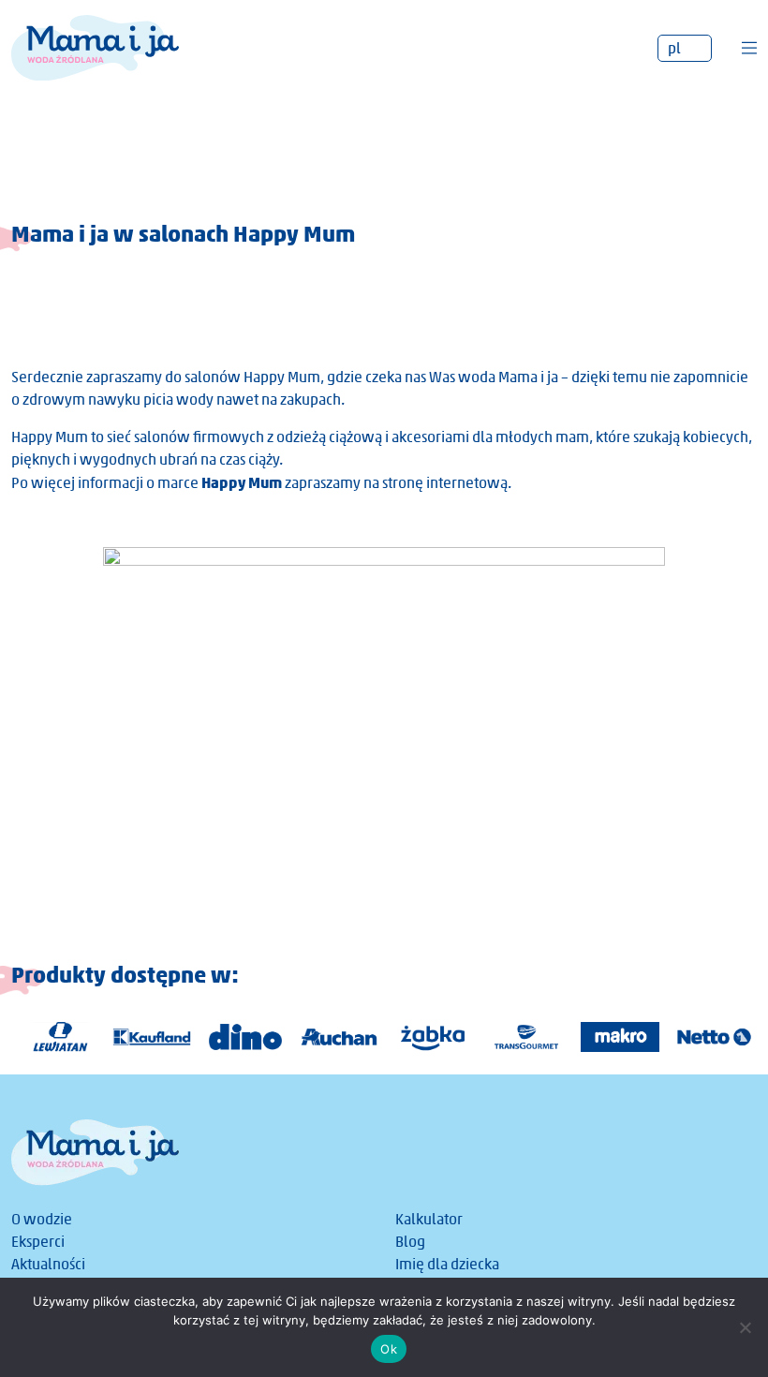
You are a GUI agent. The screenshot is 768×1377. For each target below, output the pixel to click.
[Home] (95, 46)
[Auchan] (330, 1037)
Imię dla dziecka (447, 1264)
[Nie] (744, 1327)
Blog (410, 1242)
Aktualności (48, 1264)
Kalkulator (429, 1219)
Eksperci (38, 1242)
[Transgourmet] (518, 1037)
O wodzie (41, 1219)
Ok (388, 1348)
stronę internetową (445, 483)
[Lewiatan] (49, 1037)
